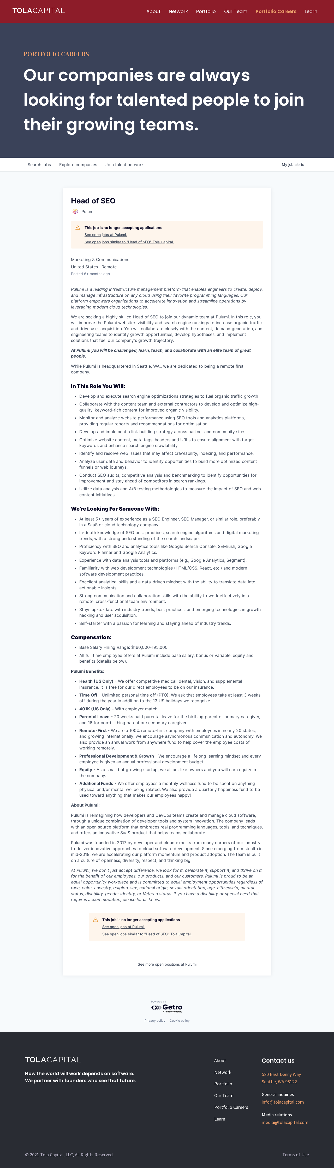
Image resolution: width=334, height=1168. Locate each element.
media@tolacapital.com (285, 1122)
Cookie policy (180, 1020)
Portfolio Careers (276, 11)
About (153, 11)
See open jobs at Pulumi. (106, 234)
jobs (39, 164)
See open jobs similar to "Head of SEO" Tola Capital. (129, 242)
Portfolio (206, 11)
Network (178, 11)
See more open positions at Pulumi (167, 964)
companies (78, 164)
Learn (311, 11)
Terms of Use (295, 1155)
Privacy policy (155, 1020)
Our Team (235, 11)
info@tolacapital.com (283, 1102)
